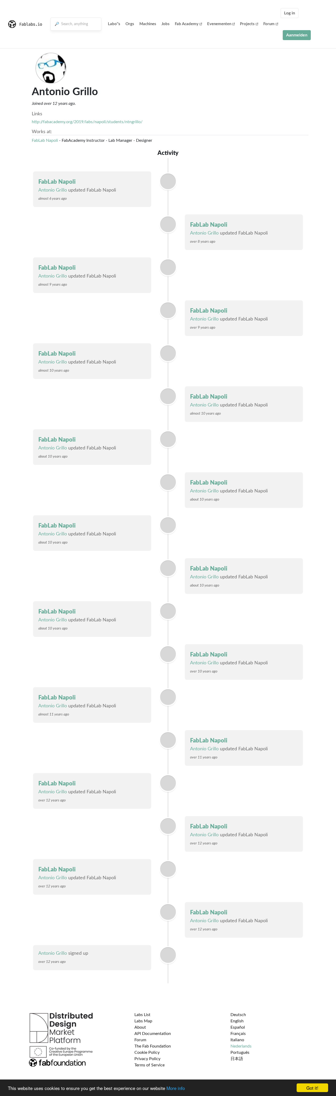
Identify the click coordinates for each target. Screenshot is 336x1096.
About (140, 1027)
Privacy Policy (147, 1059)
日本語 (236, 1059)
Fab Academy (186, 24)
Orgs (129, 24)
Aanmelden (296, 35)
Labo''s (114, 24)
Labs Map (143, 1021)
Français (238, 1034)
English (237, 1021)
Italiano (237, 1040)
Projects (247, 24)
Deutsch (238, 1015)
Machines (147, 24)
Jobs (165, 24)
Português (239, 1052)
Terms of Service (149, 1065)
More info (175, 1088)
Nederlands (240, 1046)
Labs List (142, 1015)
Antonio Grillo (52, 190)
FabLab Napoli (45, 140)
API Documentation (152, 1034)
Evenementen (219, 24)
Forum (269, 24)
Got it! (312, 1087)
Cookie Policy (147, 1052)
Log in (289, 13)
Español (237, 1027)
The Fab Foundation (152, 1046)
